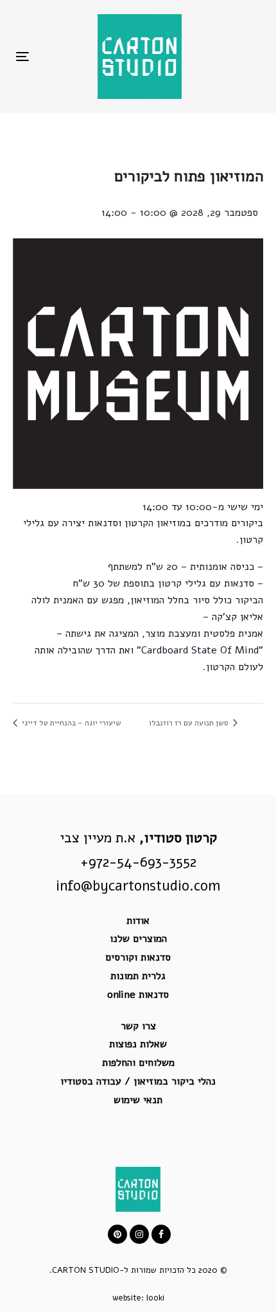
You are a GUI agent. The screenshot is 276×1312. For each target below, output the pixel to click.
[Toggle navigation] (57, 56)
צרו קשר (138, 1026)
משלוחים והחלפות (138, 1063)
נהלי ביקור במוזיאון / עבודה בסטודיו (138, 1081)
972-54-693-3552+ (138, 862)
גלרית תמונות (138, 976)
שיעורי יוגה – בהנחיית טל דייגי (70, 723)
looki (155, 1298)
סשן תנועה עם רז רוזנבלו (189, 723)
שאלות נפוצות (138, 1044)
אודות (138, 921)
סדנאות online (138, 995)
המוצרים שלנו (138, 939)
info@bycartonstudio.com (138, 886)
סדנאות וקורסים (138, 957)
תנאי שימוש (138, 1100)
